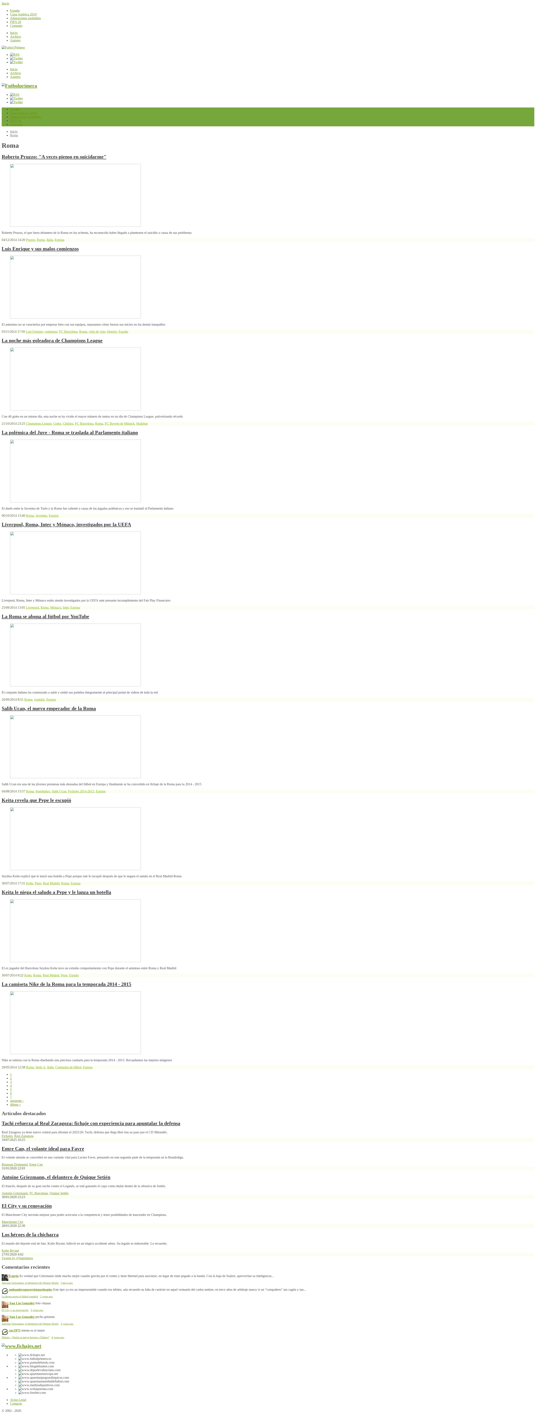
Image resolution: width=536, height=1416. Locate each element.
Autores (15, 40)
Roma (14, 135)
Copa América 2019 (23, 14)
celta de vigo (97, 331)
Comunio (16, 25)
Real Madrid (51, 883)
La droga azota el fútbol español (20, 1296)
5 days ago (67, 1282)
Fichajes (7, 1136)
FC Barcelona (68, 331)
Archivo (15, 36)
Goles (57, 423)
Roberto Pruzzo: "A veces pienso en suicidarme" (54, 156)
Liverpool (32, 607)
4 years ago (58, 1337)
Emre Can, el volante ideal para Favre (43, 1148)
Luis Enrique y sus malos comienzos (40, 248)
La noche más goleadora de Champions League (52, 340)
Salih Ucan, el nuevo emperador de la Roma (49, 708)
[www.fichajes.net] (21, 1346)
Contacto (16, 1403)
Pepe (38, 883)
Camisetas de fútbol (68, 1067)
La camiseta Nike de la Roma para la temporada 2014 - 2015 (66, 984)
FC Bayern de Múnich (119, 423)
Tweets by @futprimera (17, 1258)
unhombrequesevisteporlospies (30, 1289)
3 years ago (37, 1310)
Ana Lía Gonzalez (22, 1303)
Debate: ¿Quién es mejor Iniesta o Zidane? (25, 1337)
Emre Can (36, 1164)
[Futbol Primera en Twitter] (16, 62)
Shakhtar (142, 423)
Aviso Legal (18, 1400)
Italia (49, 240)
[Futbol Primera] (13, 47)
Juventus (41, 515)
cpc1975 (15, 1330)
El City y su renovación (27, 1206)
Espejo (14, 1276)
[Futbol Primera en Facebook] (16, 58)
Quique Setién (59, 1193)
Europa (59, 240)
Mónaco (55, 607)
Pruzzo (30, 240)
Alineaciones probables (25, 18)
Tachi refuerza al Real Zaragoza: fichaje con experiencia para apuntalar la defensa (91, 1123)
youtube (39, 699)
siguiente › (17, 1101)
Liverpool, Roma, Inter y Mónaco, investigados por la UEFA (66, 524)
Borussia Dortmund (15, 1164)
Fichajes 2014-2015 (81, 791)
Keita (29, 883)
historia (112, 331)
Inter (66, 607)
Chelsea (68, 423)
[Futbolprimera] (19, 85)
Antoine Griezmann (15, 1193)
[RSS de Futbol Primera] (14, 54)
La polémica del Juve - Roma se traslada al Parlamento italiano (70, 432)
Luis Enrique (34, 331)
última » (15, 1104)
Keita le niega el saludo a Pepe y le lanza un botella (56, 892)
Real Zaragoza (24, 1136)
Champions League (39, 423)
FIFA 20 (15, 22)
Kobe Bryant (10, 1250)
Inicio (5, 3)
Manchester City (12, 1222)
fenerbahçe (43, 791)
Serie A (40, 1067)
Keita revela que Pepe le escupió (36, 800)
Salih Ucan (59, 791)
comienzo (51, 331)
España (15, 10)
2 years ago (46, 1296)
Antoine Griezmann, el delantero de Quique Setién (56, 1177)
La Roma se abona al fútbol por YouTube (45, 616)
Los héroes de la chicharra (30, 1234)
